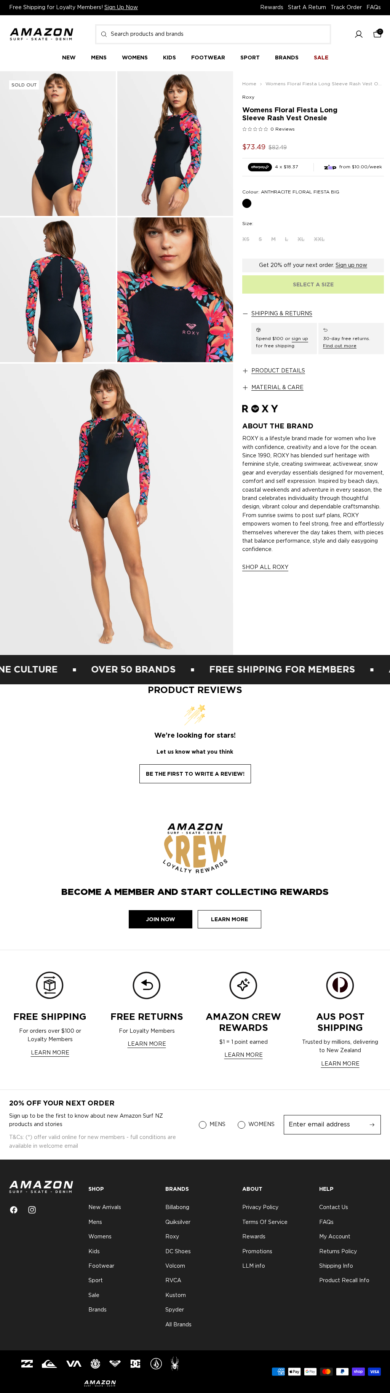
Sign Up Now (121, 7)
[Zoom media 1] (58, 143)
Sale (93, 1295)
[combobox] (213, 34)
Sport (95, 1281)
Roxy (248, 97)
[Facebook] (13, 1209)
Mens (95, 1222)
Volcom (175, 1266)
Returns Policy (338, 1251)
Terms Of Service (265, 1222)
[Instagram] (32, 1209)
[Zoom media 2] (175, 143)
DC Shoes (178, 1251)
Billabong (177, 1208)
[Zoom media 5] (116, 509)
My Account (334, 1237)
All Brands (178, 1325)
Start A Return (307, 7)
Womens (100, 1237)
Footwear (101, 1266)
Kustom (175, 1295)
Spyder (174, 1310)
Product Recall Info (344, 1281)
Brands (97, 1310)
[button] (358, 34)
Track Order (346, 7)
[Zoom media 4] (175, 289)
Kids (94, 1251)
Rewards (271, 7)
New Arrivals (104, 1208)
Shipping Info (336, 1266)
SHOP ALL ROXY (265, 567)
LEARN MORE (50, 1053)
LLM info (253, 1266)
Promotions (257, 1251)
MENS (217, 1124)
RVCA (173, 1281)
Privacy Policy (260, 1208)
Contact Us (333, 1208)
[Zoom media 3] (58, 289)
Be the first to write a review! (195, 774)
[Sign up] (372, 1125)
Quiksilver (177, 1222)
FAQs (373, 7)
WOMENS (261, 1124)
